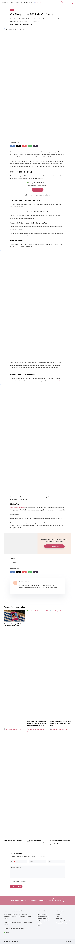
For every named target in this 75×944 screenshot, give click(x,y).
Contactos (58, 914)
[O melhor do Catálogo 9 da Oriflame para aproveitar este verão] (14, 616)
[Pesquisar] (31, 2)
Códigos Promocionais (43, 918)
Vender (12, 2)
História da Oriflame (43, 914)
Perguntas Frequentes (43, 916)
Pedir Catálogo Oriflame (44, 920)
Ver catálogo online (37, 190)
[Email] (35, 146)
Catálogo (19, 2)
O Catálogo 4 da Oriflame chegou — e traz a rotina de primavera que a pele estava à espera (60, 842)
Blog (39, 925)
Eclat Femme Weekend (17, 507)
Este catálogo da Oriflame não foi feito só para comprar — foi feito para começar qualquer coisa (36, 723)
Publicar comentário (16, 886)
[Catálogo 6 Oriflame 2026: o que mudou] (14, 783)
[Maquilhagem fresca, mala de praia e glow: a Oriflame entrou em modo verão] (60, 664)
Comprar (5, 2)
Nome (13, 861)
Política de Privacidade (20, 881)
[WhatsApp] (30, 146)
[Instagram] (9, 941)
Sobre (57, 916)
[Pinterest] (24, 146)
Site (50, 861)
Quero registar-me (66, 2)
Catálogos (13, 562)
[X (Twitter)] (18, 146)
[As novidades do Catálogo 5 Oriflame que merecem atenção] (37, 783)
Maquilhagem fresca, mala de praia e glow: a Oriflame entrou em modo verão (60, 723)
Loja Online (41, 923)
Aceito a (18, 881)
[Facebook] (12, 146)
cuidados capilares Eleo (54, 381)
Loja (12, 10)
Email (31, 861)
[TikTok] (12, 941)
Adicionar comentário (16, 867)
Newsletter (59, 918)
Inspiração (27, 2)
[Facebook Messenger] (15, 941)
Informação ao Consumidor (63, 920)
